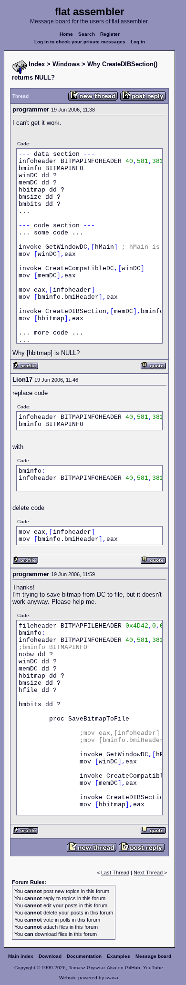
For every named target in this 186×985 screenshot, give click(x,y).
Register (110, 34)
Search (86, 34)
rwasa (111, 977)
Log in (138, 41)
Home (66, 34)
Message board (153, 956)
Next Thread (149, 872)
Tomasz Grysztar (86, 967)
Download (50, 956)
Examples (118, 956)
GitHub (132, 967)
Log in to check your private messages (79, 41)
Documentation (84, 956)
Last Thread (115, 872)
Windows (66, 64)
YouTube (153, 967)
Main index (20, 956)
